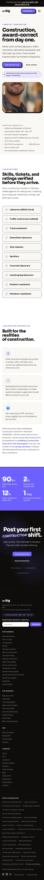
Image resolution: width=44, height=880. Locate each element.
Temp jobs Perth (7, 860)
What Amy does (8, 732)
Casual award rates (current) (13, 675)
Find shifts (6, 699)
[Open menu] (39, 11)
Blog (4, 772)
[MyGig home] (6, 11)
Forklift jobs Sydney (9, 845)
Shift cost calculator (9, 652)
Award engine (7, 739)
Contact (5, 785)
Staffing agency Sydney (31, 806)
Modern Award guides (10, 671)
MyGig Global (7, 782)
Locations (6, 760)
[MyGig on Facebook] (3, 874)
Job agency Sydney (28, 837)
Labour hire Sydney (30, 802)
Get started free (12, 65)
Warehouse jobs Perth (29, 856)
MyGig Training (7, 715)
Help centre (6, 776)
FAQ (3, 757)
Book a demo (31, 65)
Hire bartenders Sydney (10, 821)
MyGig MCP (6, 736)
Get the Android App (10, 712)
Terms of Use (32, 875)
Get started (28, 11)
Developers (6, 779)
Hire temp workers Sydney (11, 806)
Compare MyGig (8, 655)
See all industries (22, 561)
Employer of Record (9, 659)
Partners (5, 766)
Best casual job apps (10, 721)
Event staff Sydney (30, 817)
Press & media (7, 769)
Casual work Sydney (9, 841)
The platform (7, 643)
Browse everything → (34, 864)
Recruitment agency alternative (13, 833)
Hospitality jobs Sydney (24, 848)
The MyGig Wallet (8, 702)
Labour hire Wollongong (25, 825)
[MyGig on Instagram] (10, 874)
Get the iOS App (8, 708)
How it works (7, 639)
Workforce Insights (9, 678)
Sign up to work (8, 696)
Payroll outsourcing (9, 665)
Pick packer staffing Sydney (12, 817)
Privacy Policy (19, 875)
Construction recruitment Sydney (29, 829)
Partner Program (8, 763)
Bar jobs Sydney (7, 848)
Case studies (7, 684)
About (4, 753)
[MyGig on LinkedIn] (7, 874)
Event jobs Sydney (24, 845)
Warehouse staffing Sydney (12, 802)
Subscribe (36, 624)
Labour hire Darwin (8, 829)
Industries (6, 681)
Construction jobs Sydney (11, 852)
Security (5, 742)
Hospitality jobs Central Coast (12, 864)
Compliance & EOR (9, 668)
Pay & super (6, 718)
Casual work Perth (29, 852)
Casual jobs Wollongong (10, 856)
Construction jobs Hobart (25, 860)
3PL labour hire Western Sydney (13, 810)
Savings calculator (9, 649)
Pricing (4, 646)
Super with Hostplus (9, 705)
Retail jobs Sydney (25, 841)
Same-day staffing (9, 662)
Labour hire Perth (8, 825)
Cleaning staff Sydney (29, 821)
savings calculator (23, 446)
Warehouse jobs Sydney (10, 837)
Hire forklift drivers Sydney (11, 814)
